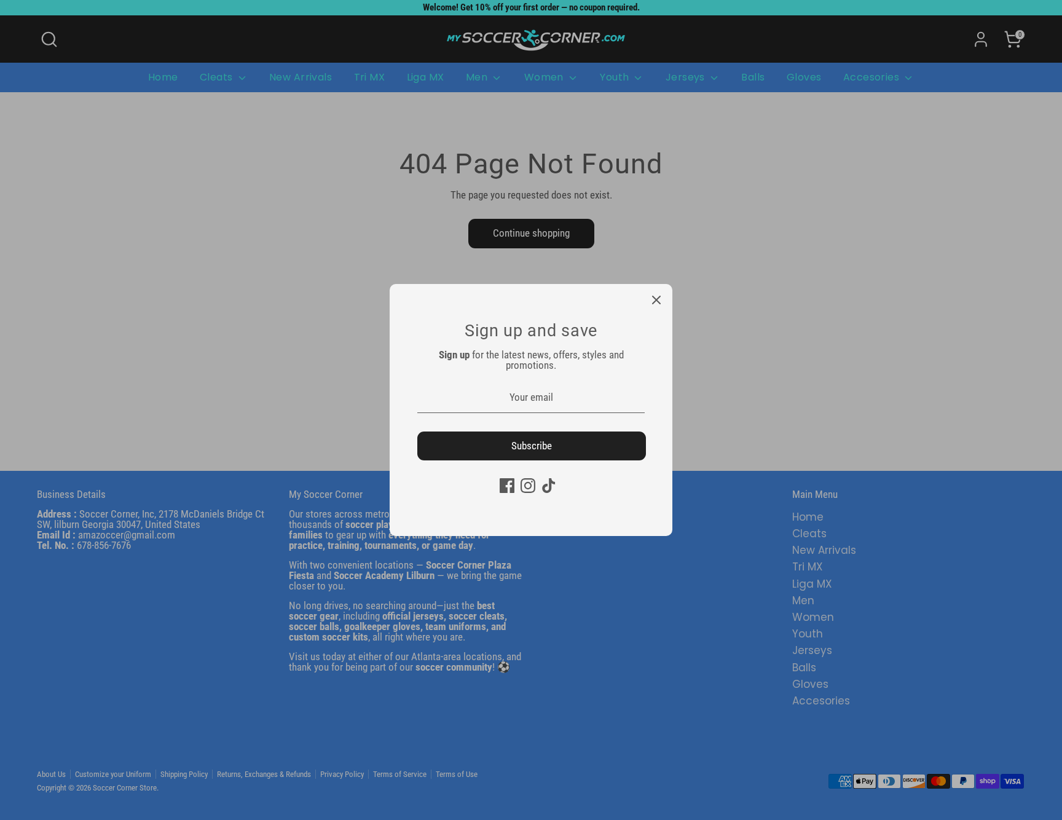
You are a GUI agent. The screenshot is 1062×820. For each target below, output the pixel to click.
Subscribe (531, 446)
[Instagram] (528, 485)
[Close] (656, 299)
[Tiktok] (548, 485)
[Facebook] (507, 485)
